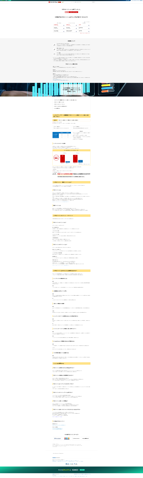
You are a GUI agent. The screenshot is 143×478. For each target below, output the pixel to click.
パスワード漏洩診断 (66, 460)
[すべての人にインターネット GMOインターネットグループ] (138, 0)
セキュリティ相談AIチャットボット (76, 460)
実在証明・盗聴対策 (54, 461)
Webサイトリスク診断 (70, 460)
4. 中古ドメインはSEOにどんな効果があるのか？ (60, 106)
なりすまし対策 (77, 461)
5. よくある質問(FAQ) (57, 108)
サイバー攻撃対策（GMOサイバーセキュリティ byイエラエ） (62, 461)
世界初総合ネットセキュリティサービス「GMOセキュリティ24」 (58, 460)
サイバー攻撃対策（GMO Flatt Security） (71, 461)
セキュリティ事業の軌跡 (81, 461)
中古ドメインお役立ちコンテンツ (57, 79)
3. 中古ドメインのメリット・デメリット (59, 104)
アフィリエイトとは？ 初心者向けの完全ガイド (57, 428)
